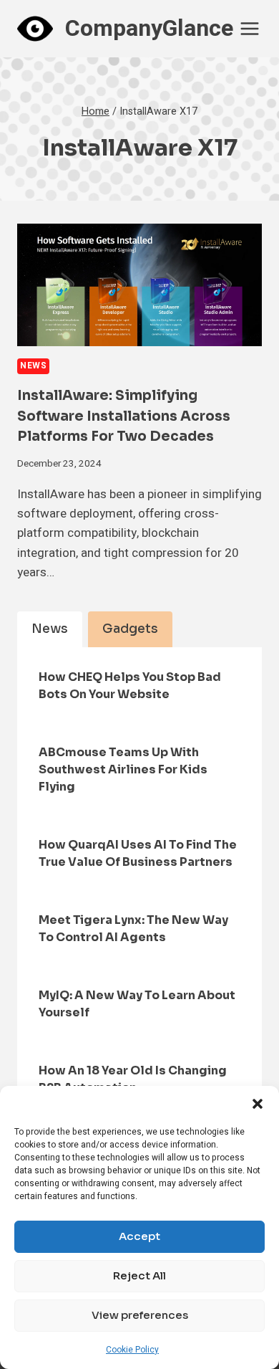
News (33, 366)
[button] (257, 1104)
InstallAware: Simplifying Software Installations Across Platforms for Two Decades (123, 416)
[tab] (49, 629)
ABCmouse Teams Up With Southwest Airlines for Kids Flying (123, 769)
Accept (139, 1236)
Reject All (139, 1275)
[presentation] (139, 285)
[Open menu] (250, 28)
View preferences (140, 1315)
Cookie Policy (132, 1349)
